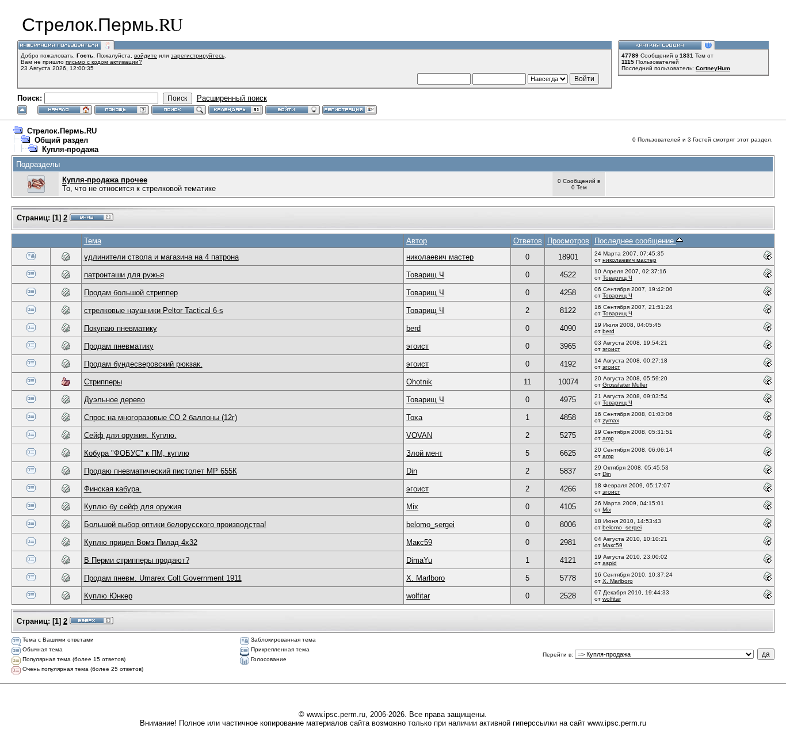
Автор (416, 241)
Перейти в (557, 654)
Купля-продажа (70, 149)
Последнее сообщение (635, 241)
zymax (610, 420)
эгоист (417, 346)
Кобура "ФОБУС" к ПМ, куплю (136, 453)
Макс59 (419, 542)
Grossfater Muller (624, 385)
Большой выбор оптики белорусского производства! (175, 524)
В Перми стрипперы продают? (136, 560)
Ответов (527, 241)
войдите (145, 55)
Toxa (414, 417)
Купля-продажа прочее (104, 180)
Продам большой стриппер (131, 292)
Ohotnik (419, 381)
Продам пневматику (119, 346)
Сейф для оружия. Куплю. (130, 435)
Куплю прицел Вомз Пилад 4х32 (140, 542)
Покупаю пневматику (120, 328)
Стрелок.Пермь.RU (62, 131)
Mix (412, 506)
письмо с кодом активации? (104, 62)
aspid (609, 563)
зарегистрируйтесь (197, 55)
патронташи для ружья (124, 274)
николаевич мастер (440, 257)
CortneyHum (713, 68)
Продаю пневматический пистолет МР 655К (160, 471)
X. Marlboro (425, 578)
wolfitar (418, 596)
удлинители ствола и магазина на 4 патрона (161, 257)
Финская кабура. (113, 489)
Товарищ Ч (425, 274)
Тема (92, 241)
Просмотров (568, 241)
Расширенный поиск (232, 98)
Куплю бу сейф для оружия (132, 506)
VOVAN (419, 435)
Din (411, 471)
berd (413, 328)
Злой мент (424, 453)
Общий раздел (61, 140)
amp (608, 438)
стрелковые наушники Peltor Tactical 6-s (153, 310)
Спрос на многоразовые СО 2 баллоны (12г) (160, 417)
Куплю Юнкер (108, 596)
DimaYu (419, 560)
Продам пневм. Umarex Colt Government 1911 (163, 578)
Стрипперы (103, 381)
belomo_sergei (430, 524)
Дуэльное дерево (114, 399)
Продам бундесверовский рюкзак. (143, 364)
